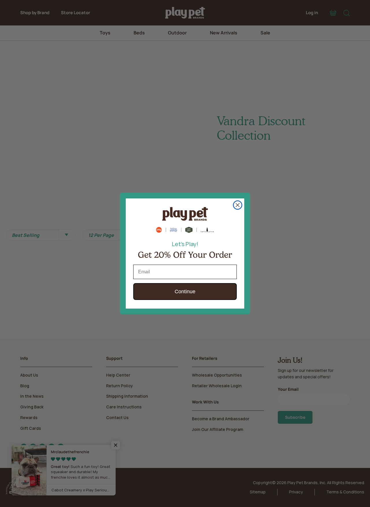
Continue (185, 291)
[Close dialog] (237, 205)
